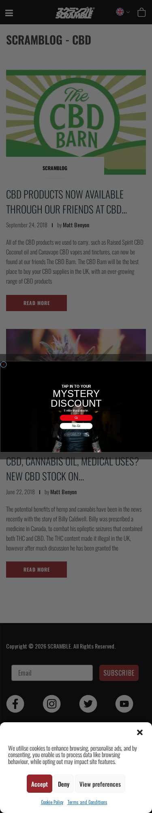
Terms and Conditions (87, 802)
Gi (76, 417)
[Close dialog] (3, 364)
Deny (63, 783)
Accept (39, 783)
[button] (140, 732)
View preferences (100, 783)
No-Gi (76, 426)
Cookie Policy (52, 802)
